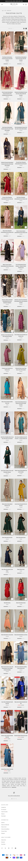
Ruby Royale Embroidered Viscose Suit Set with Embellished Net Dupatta (7, 93)
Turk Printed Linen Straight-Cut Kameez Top (20, 335)
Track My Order (4, 811)
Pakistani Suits (9, 10)
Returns (2, 813)
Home (3, 10)
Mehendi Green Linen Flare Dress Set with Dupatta (20, 369)
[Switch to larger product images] (23, 28)
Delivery (3, 822)
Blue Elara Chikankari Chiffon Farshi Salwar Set (21, 667)
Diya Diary (3, 844)
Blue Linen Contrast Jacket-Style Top (7, 402)
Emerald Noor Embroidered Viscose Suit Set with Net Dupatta (20, 58)
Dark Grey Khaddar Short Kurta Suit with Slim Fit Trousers (7, 437)
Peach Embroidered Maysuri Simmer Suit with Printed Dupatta (21, 403)
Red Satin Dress (7, 602)
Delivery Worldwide (14, 795)
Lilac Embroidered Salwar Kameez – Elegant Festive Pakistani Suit (21, 266)
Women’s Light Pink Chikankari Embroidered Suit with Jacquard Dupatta (20, 301)
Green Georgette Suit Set (7, 537)
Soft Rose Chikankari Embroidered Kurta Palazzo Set (21, 198)
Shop (5, 10)
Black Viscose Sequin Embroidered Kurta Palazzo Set (7, 265)
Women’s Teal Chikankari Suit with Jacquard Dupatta (7, 335)
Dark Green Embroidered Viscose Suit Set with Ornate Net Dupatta (7, 129)
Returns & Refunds (5, 824)
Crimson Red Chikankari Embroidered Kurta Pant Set (7, 198)
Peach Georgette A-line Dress (7, 634)
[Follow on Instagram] (8, 848)
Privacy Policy (4, 831)
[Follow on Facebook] (2, 848)
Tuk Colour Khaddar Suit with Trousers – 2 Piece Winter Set (21, 437)
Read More (14, 787)
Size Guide (3, 816)
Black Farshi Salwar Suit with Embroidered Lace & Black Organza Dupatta (7, 668)
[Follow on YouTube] (15, 848)
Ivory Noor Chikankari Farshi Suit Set (7, 702)
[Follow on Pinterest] (12, 848)
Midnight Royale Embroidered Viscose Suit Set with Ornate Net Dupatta (7, 164)
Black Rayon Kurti (20, 569)
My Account (3, 809)
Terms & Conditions (5, 829)
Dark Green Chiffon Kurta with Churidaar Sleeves (7, 471)
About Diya (3, 839)
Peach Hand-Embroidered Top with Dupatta (21, 471)
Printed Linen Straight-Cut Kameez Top (7, 369)
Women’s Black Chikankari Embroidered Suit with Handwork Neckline (7, 301)
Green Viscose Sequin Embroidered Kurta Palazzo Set (21, 231)
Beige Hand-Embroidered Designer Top (7, 504)
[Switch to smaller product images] (26, 28)
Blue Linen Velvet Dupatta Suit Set (21, 702)
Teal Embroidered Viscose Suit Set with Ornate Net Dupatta (21, 128)
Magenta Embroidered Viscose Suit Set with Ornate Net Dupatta (21, 93)
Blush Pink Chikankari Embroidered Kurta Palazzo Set (7, 231)
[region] (14, 794)
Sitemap (3, 833)
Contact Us (3, 807)
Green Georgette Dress (21, 537)
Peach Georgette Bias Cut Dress (20, 634)
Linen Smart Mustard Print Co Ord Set (21, 504)
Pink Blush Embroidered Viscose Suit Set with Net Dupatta (7, 58)
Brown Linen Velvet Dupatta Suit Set (7, 736)
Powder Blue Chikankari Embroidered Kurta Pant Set (21, 163)
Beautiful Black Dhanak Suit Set (20, 735)
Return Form (3, 826)
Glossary (3, 842)
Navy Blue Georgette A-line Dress (7, 570)
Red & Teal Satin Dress (21, 602)
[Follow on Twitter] (5, 848)
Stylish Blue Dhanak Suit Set (7, 769)
